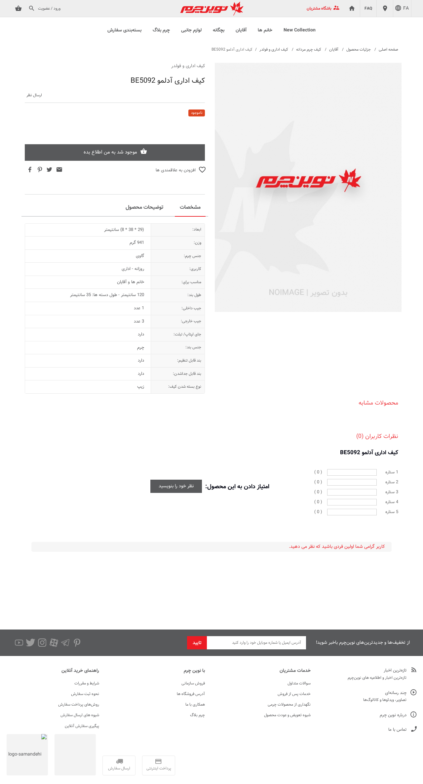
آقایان (241, 30)
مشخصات (190, 207)
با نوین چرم (194, 671)
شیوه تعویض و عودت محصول (287, 715)
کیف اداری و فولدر (273, 50)
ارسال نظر (34, 95)
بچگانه (218, 30)
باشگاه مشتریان (319, 9)
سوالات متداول (299, 683)
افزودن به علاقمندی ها (176, 170)
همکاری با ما (195, 705)
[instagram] (42, 642)
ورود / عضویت (49, 9)
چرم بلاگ (161, 30)
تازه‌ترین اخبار (395, 671)
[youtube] (19, 642)
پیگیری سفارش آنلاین (82, 726)
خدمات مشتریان (295, 671)
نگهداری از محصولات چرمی (289, 705)
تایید (197, 643)
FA (406, 8)
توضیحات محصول (144, 207)
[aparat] (53, 642)
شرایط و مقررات (86, 683)
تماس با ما (397, 730)
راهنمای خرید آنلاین (80, 671)
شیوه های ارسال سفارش (79, 715)
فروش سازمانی (193, 683)
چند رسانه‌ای (395, 693)
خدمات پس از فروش (294, 694)
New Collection (300, 30)
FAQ (368, 9)
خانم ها (265, 30)
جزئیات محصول (358, 50)
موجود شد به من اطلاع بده (110, 152)
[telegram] (65, 642)
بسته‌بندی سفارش (124, 30)
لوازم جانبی (191, 30)
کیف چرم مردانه (308, 50)
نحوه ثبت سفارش (85, 694)
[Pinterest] (77, 642)
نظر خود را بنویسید (176, 486)
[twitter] (30, 642)
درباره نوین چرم (393, 715)
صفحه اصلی (388, 50)
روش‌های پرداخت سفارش (78, 705)
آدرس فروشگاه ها (191, 694)
